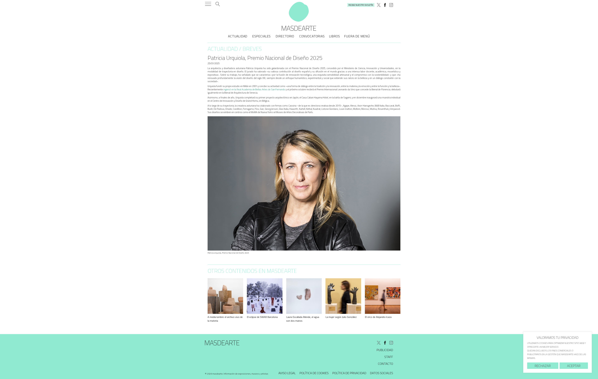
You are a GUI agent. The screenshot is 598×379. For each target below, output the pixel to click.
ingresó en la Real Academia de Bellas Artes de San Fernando (254, 89)
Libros (334, 36)
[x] (379, 5)
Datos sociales (381, 373)
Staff (388, 356)
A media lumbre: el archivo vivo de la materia (225, 319)
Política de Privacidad (349, 373)
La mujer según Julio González (341, 317)
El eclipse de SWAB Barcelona (262, 317)
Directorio (285, 36)
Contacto (385, 363)
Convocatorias (312, 36)
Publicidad (385, 350)
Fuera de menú (357, 36)
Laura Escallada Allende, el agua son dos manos (302, 319)
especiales (261, 36)
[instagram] (391, 5)
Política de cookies (314, 373)
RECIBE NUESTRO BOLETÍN (361, 5)
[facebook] (385, 5)
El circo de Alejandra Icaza (378, 317)
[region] (557, 352)
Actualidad (237, 36)
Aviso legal (287, 373)
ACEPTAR (573, 365)
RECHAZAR (543, 365)
